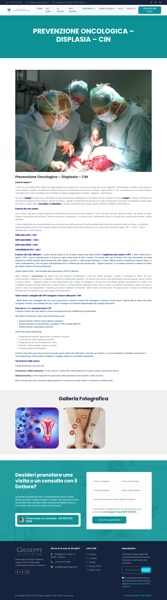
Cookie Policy (95, 570)
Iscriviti (146, 570)
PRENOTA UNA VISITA (149, 10)
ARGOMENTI (88, 8)
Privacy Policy (95, 566)
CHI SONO (48, 10)
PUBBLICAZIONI (106, 8)
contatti (92, 562)
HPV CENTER (72, 10)
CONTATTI (130, 8)
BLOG (120, 8)
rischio (117, 276)
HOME (40, 8)
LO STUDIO (60, 10)
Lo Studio (93, 558)
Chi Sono (92, 554)
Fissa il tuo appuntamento (109, 520)
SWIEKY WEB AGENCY (143, 596)
